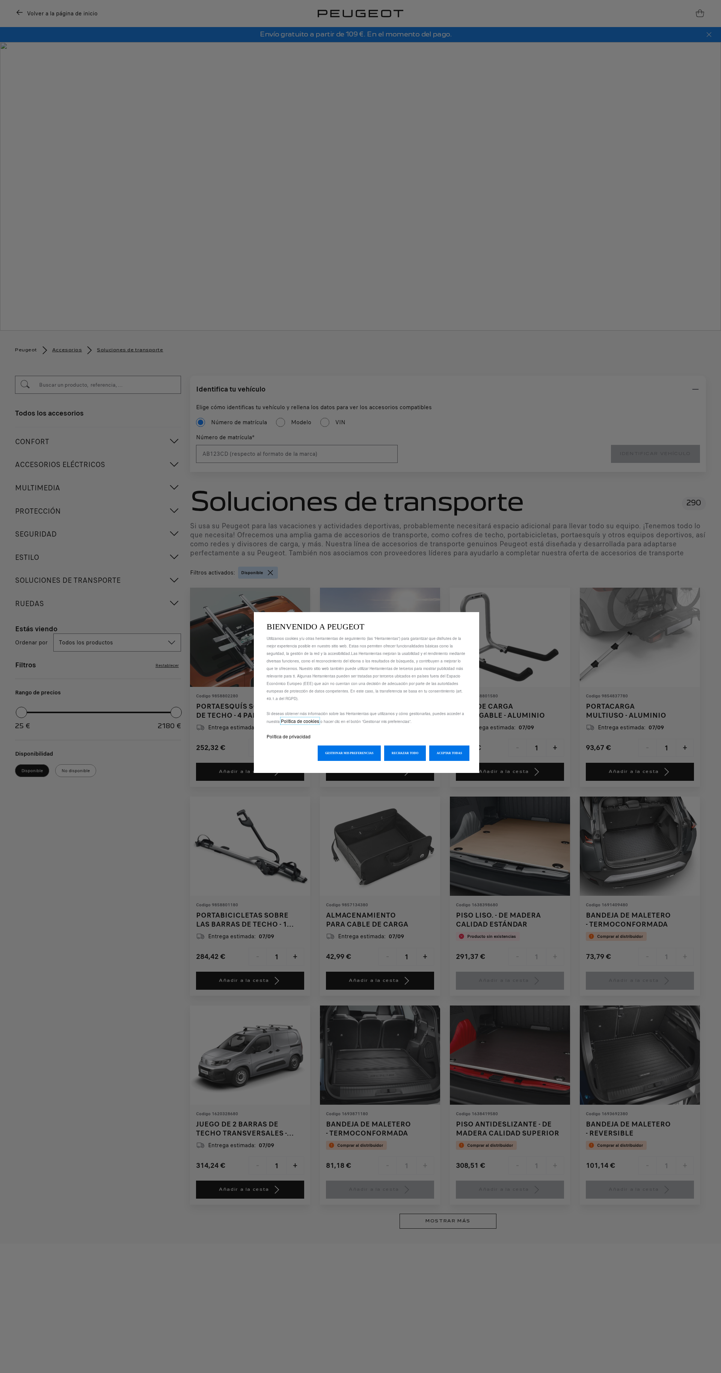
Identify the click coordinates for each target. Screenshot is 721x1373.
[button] (349, 753)
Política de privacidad (289, 736)
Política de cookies (300, 721)
